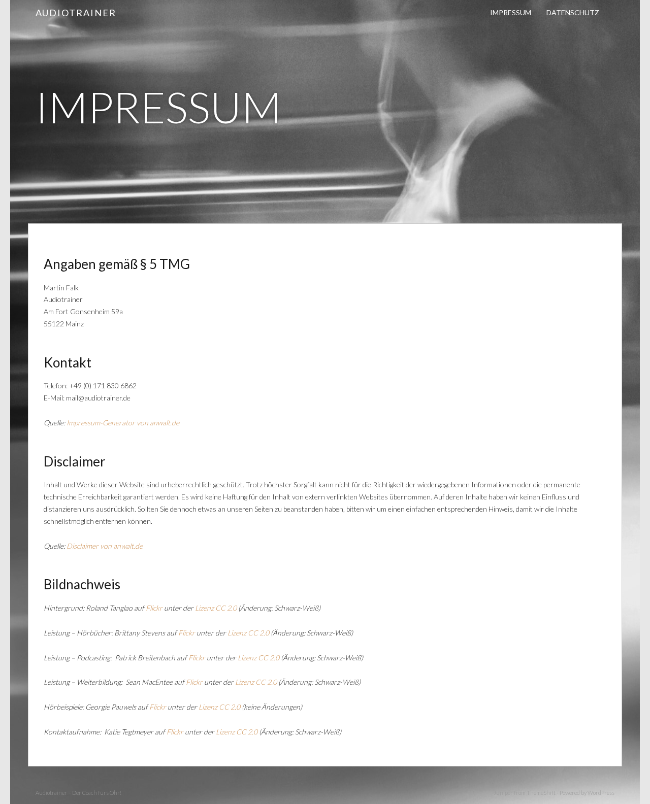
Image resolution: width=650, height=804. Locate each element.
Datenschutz (572, 12)
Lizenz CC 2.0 (216, 608)
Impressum (510, 12)
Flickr (154, 608)
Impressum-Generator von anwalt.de (123, 422)
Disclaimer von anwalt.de (105, 546)
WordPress (601, 792)
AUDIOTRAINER (76, 12)
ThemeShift (541, 792)
